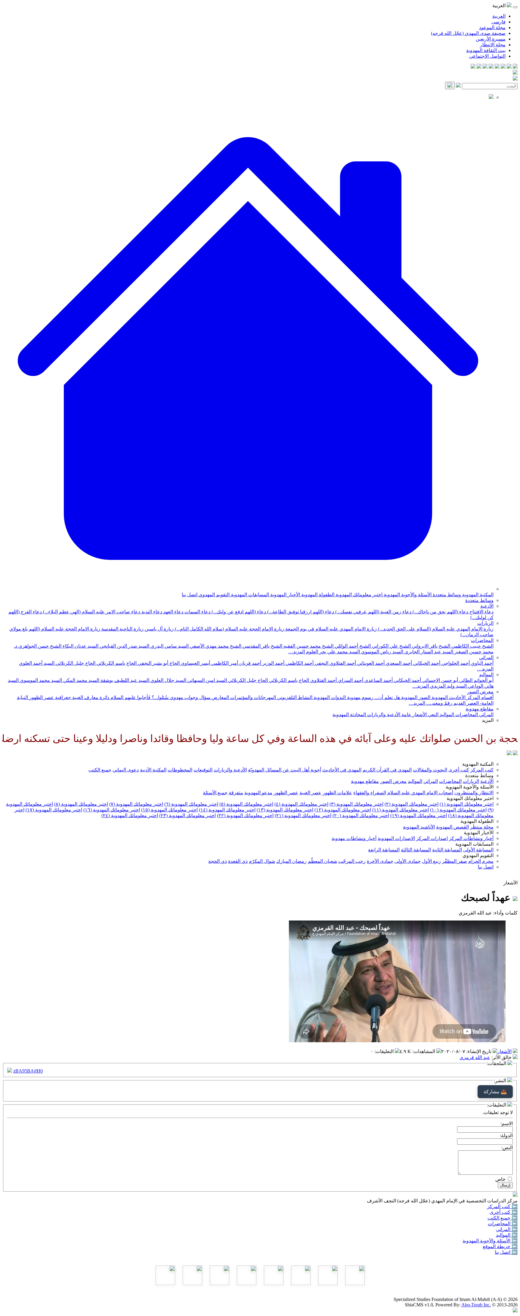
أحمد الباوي (482, 663)
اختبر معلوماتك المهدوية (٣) (356, 804)
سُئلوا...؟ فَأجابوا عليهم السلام (139, 697)
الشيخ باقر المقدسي (261, 646)
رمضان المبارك (291, 861)
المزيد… (296, 651)
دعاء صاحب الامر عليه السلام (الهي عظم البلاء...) (91, 611)
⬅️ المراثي (507, 1229)
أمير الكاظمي (224, 663)
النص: (507, 1147)
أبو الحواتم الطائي (476, 680)
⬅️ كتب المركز (502, 1206)
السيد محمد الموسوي (40, 680)
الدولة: (506, 1135)
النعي (432, 714)
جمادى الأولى (408, 861)
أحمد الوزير (272, 663)
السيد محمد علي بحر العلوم (332, 651)
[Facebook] (515, 66)
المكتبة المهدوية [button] (478, 764)
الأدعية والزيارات (383, 714)
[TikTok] (479, 66)
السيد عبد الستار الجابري (428, 651)
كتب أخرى (458, 769)
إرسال (505, 1185)
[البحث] (450, 85)
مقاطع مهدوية (480, 708)
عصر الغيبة (310, 792)
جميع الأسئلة (215, 792)
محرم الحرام (481, 861)
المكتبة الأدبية (153, 769)
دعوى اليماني (126, 769)
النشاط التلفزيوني (294, 697)
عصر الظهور (286, 792)
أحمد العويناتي (370, 663)
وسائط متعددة (446, 594)
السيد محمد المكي (80, 680)
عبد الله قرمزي (475, 1057)
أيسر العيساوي (195, 663)
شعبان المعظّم (322, 861)
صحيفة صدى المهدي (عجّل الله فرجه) (468, 33)
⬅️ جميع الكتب (503, 1217)
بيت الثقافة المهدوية (486, 50)
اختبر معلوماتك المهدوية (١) (467, 804)
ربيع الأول (431, 861)
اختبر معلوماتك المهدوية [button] (470, 798)
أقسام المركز (480, 697)
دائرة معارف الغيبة (90, 697)
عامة (405, 714)
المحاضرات (482, 640)
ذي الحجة (217, 861)
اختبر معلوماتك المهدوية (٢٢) (245, 815)
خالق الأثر (502, 1057)
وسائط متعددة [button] (479, 775)
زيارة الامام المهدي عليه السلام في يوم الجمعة (330, 628)
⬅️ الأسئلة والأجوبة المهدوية (490, 1240)
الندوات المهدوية (329, 697)
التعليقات (385, 1051)
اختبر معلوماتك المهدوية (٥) (246, 804)
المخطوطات (180, 769)
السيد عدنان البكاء (79, 646)
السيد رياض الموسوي (381, 651)
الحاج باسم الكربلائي (116, 663)
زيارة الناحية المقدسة (122, 628)
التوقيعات (202, 769)
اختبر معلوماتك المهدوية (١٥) (169, 809)
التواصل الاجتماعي (487, 56)
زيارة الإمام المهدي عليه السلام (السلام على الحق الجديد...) (435, 628)
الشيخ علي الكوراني (391, 646)
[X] (503, 66)
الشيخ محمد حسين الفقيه (307, 646)
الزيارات (485, 623)
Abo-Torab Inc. (476, 1304)
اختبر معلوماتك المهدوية (358, 594)
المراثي (486, 657)
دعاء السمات (196, 611)
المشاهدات (424, 1051)
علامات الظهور (337, 792)
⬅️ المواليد (507, 1235)
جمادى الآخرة (380, 861)
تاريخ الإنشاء (479, 1051)
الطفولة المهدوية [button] (477, 821)
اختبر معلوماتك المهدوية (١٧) (54, 809)
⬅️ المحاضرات (503, 1223)
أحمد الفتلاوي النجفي (335, 663)
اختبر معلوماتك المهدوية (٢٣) (187, 815)
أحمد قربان (249, 663)
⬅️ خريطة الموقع (500, 1246)
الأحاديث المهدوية (448, 697)
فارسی (498, 21)
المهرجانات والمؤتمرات (252, 697)
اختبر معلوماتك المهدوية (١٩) (418, 815)
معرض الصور (480, 691)
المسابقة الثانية (447, 849)
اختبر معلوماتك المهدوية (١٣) (285, 809)
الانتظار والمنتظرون (474, 792)
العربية (499, 16)
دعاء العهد (172, 611)
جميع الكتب (99, 769)
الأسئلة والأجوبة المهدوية (407, 594)
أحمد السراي (350, 680)
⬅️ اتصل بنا (506, 1252)
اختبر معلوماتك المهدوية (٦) (191, 804)
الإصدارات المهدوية (396, 838)
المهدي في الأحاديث (341, 769)
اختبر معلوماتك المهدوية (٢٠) (361, 815)
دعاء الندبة (151, 611)
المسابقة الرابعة (384, 849)
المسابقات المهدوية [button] (474, 844)
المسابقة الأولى (478, 849)
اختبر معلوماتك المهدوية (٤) (301, 804)
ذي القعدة (238, 861)
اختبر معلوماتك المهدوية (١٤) (227, 809)
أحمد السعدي (398, 663)
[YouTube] (491, 66)
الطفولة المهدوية (317, 594)
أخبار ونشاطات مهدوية (354, 838)
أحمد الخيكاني (426, 663)
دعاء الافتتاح (481, 611)
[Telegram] (509, 66)
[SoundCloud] (485, 66)
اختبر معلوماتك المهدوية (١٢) (342, 809)
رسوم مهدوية (359, 697)
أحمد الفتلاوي (323, 680)
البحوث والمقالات (430, 769)
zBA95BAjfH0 (28, 1070)
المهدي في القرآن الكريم (387, 769)
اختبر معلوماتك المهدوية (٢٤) (129, 815)
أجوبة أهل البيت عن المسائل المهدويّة (284, 769)
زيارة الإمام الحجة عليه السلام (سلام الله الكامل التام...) (229, 628)
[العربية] (509, 753)
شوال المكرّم (262, 861)
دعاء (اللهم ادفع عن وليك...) (238, 611)
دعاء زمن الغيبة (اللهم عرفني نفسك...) (372, 611)
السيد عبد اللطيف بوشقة (124, 680)
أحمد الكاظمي (299, 663)
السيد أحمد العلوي (36, 663)
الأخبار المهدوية (284, 594)
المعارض (219, 697)
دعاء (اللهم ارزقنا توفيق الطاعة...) (300, 611)
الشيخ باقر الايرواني (430, 646)
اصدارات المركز (432, 838)
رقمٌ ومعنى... (438, 703)
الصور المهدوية (415, 697)
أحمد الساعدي (378, 680)
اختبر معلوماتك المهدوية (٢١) (303, 815)
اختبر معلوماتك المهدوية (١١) (400, 809)
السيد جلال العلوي (167, 680)
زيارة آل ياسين (159, 628)
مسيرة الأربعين (491, 38)
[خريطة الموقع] (473, 66)
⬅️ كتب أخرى (504, 1212)
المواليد (486, 674)
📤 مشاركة (495, 1091)
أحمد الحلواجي (455, 663)
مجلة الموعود (492, 27)
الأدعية (487, 606)
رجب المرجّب (352, 861)
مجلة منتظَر (482, 826)
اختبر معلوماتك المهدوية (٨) (81, 804)
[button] (248, 588)
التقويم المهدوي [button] (478, 855)
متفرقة (236, 792)
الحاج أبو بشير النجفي (158, 663)
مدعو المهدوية (258, 792)
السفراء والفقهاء (369, 792)
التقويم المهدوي (213, 594)
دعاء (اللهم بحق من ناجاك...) (439, 611)
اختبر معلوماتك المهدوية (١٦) (111, 809)
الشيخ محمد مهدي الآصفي (215, 646)
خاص (500, 1179)
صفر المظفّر (454, 861)
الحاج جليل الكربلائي (74, 663)
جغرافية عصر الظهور (49, 697)
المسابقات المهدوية (249, 594)
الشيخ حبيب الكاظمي (472, 646)
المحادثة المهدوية (349, 714)
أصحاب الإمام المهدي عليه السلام (420, 792)
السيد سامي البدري (169, 646)
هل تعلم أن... (386, 697)
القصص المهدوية (452, 826)
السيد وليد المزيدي (448, 686)
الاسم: (506, 1123)
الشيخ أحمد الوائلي (352, 646)
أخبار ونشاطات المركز (471, 838)
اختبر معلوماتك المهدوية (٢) (411, 804)
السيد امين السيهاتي (206, 680)
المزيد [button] (488, 720)
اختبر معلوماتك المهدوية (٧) (136, 804)
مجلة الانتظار (493, 44)
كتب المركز (482, 769)
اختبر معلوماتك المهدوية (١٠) (458, 809)
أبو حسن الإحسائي (439, 680)
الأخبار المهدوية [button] (479, 832)
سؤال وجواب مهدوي (189, 697)
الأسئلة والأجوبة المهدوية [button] (470, 786)
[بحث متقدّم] (458, 85)
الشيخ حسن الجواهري (39, 646)
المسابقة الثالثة (416, 849)
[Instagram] (497, 66)
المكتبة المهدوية (477, 594)
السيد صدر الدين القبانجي (123, 646)
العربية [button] (499, 5)
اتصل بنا (189, 594)
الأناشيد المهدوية (419, 826)
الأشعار (419, 714)
